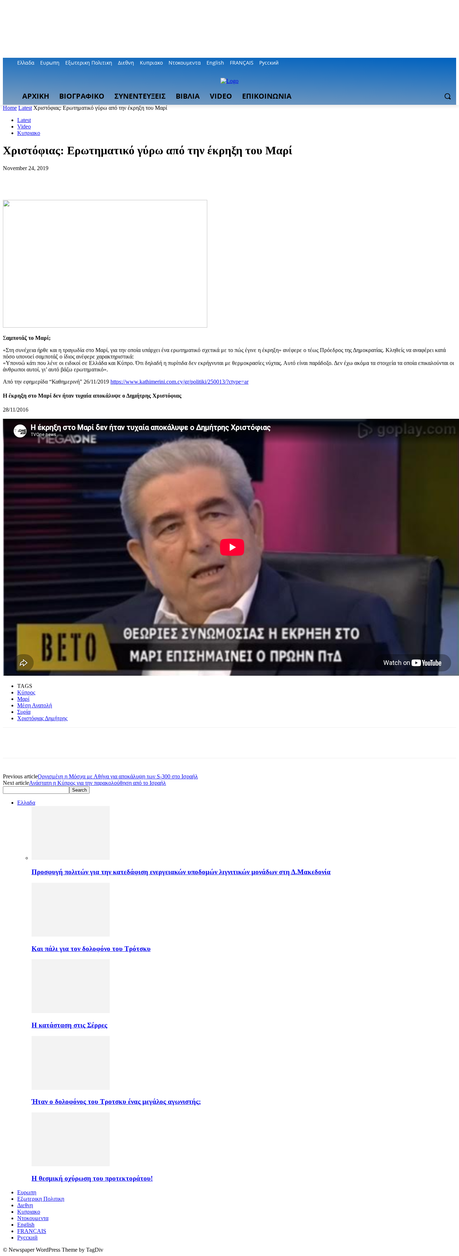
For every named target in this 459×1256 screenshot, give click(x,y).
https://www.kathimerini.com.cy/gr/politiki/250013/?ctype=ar (179, 382)
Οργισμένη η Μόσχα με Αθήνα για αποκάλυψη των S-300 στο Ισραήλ (118, 776)
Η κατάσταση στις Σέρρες (69, 1025)
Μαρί (23, 699)
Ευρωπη (26, 1192)
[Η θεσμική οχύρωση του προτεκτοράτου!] (71, 1164)
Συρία (23, 712)
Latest (25, 108)
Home (10, 108)
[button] (447, 96)
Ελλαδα (26, 803)
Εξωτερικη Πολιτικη (40, 1199)
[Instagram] (422, 63)
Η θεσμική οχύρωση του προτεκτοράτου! (92, 1178)
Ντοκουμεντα (32, 1218)
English (25, 1225)
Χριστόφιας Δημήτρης (42, 718)
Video (24, 126)
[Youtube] (452, 63)
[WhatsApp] (92, 179)
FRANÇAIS (31, 1231)
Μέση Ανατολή (34, 705)
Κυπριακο (28, 133)
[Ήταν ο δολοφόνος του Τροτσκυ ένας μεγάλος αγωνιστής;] (71, 1088)
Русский (27, 1237)
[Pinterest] (66, 179)
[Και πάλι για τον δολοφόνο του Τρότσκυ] (71, 935)
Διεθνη (25, 1205)
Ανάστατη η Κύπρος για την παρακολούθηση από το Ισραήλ (97, 783)
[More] (118, 179)
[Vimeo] (442, 63)
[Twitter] (432, 63)
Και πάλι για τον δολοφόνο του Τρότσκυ (91, 948)
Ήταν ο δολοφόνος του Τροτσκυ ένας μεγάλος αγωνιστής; (116, 1101)
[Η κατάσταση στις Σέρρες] (71, 1011)
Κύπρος (26, 692)
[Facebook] (412, 63)
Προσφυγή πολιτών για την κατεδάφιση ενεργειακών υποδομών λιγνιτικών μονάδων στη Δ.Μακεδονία (181, 872)
